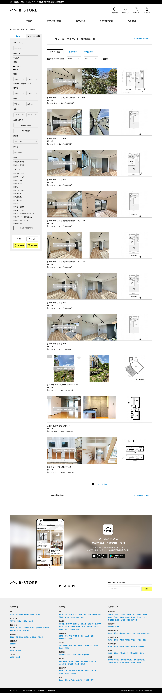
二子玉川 (72, 629)
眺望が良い (18, 197)
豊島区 (122, 617)
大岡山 (61, 629)
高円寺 (67, 617)
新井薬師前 (62, 655)
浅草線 (19, 621)
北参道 (71, 661)
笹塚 (74, 645)
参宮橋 (61, 636)
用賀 (83, 626)
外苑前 (83, 664)
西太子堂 (89, 626)
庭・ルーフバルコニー (22, 190)
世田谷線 (40, 637)
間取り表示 (72, 52)
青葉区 (116, 633)
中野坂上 (73, 673)
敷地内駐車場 (19, 162)
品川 (77, 617)
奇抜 (16, 187)
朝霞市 (133, 662)
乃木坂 (77, 664)
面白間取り (18, 184)
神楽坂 (65, 661)
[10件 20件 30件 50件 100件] (91, 58)
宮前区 (127, 640)
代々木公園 (84, 661)
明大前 (61, 648)
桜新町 (78, 626)
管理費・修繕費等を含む (23, 84)
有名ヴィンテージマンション (24, 213)
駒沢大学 (98, 624)
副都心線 (26, 630)
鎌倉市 (110, 646)
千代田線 (39, 628)
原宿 (80, 614)
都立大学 (83, 624)
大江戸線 (13, 621)
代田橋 (96, 645)
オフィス (18, 66)
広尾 (60, 661)
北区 (128, 620)
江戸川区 (134, 620)
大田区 (116, 617)
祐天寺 (72, 626)
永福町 (67, 648)
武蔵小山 (96, 626)
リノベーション (20, 174)
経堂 (92, 636)
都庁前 (87, 671)
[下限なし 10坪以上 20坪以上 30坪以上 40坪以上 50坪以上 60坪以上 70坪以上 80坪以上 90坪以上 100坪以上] (19, 114)
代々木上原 (92, 661)
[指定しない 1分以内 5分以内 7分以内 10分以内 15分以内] (25, 141)
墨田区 (117, 620)
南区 (148, 633)
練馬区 (133, 617)
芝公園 (67, 673)
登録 (146, 589)
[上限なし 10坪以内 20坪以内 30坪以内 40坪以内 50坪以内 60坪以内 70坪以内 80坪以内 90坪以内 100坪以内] (32, 114)
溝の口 (61, 680)
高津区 (110, 640)
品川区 (110, 617)
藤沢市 (116, 646)
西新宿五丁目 (63, 671)
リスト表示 (56, 52)
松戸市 (142, 653)
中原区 (116, 640)
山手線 (12, 614)
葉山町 (127, 646)
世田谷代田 (62, 639)
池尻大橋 (90, 624)
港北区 (110, 633)
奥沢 (66, 629)
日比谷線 (26, 628)
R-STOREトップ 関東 (17, 29)
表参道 (77, 661)
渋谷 (70, 614)
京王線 (12, 650)
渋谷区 (117, 614)
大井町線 (33, 637)
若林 (77, 629)
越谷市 (127, 662)
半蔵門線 (13, 630)
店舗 (16, 70)
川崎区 (139, 640)
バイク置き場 (19, 165)
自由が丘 (76, 624)
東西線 (32, 628)
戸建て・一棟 (19, 210)
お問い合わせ (50, 691)
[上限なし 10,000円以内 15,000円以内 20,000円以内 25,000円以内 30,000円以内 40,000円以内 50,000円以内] (32, 92)
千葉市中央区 (124, 653)
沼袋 (68, 655)
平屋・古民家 (19, 207)
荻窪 (82, 617)
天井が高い (18, 200)
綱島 (66, 680)
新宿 (85, 614)
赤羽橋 (61, 673)
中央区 (127, 617)
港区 (134, 614)
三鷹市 (117, 626)
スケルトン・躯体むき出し (23, 217)
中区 (134, 633)
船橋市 (116, 653)
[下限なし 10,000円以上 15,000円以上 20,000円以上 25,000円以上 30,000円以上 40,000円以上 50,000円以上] (19, 92)
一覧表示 (20, 245)
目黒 (66, 614)
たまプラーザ (80, 680)
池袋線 (12, 657)
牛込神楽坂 (79, 671)
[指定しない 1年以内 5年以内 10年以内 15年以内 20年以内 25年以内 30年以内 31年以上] (25, 151)
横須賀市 (134, 646)
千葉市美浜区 (134, 653)
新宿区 (139, 614)
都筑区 (143, 633)
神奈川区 (122, 633)
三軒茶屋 (62, 624)
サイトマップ (14, 691)
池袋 (99, 614)
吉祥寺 (61, 617)
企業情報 (41, 691)
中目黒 (67, 626)
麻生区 (133, 640)
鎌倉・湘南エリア (21, 223)
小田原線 (13, 644)
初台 (60, 645)
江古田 (74, 655)
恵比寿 (61, 614)
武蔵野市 (111, 626)
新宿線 (31, 621)
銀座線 (12, 628)
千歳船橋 (76, 636)
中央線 (32, 614)
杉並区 (129, 614)
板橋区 (123, 620)
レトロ (17, 203)
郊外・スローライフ (21, 220)
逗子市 (122, 646)
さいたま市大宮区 (113, 660)
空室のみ (18, 58)
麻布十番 (93, 671)
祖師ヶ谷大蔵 (85, 636)
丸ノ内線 (18, 628)
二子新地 (72, 680)
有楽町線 (46, 628)
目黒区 (123, 614)
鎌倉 (87, 680)
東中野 (94, 614)
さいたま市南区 (113, 662)
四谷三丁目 (62, 664)
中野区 (145, 614)
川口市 (121, 662)
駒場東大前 (88, 645)
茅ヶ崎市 (141, 646)
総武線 (26, 614)
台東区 (139, 617)
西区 (138, 633)
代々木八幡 (68, 636)
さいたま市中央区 (126, 660)
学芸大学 (69, 624)
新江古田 (72, 671)
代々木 (75, 614)
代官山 (61, 626)
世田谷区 (111, 614)
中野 (89, 614)
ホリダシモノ (19, 180)
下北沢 (69, 639)
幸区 (144, 640)
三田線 (25, 621)
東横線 (12, 637)
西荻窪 (72, 617)
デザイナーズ (19, 177)
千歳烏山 (80, 645)
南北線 (19, 630)
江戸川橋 (70, 664)
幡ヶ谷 (65, 645)
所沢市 (139, 662)
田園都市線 (19, 637)
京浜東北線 (19, 614)
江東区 (145, 617)
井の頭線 (18, 650)
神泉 (70, 645)
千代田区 (111, 620)
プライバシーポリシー (28, 691)
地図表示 (33, 245)
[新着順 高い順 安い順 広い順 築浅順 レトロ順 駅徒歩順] (74, 58)
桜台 (79, 655)
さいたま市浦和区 (139, 660)
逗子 (92, 680)
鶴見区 (129, 633)
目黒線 (26, 637)
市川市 (110, 653)
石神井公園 (85, 655)
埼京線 (38, 614)
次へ (105, 484)
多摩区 (122, 640)
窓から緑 (18, 194)
